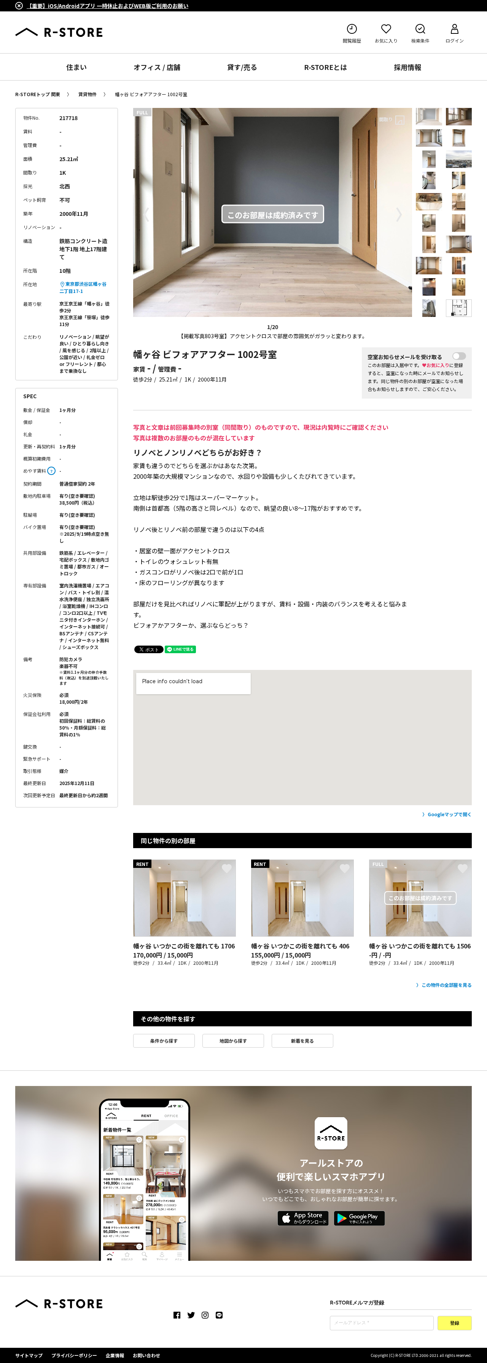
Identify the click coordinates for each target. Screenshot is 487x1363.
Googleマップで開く (450, 814)
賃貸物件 (87, 94)
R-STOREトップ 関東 (37, 94)
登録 (454, 1323)
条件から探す (164, 1040)
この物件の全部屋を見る (447, 984)
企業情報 (115, 1355)
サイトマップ (29, 1355)
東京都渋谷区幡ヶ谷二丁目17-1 (83, 287)
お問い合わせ (146, 1355)
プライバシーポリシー (74, 1355)
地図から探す (233, 1040)
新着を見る (302, 1040)
